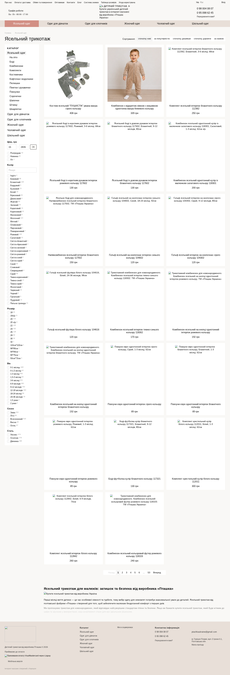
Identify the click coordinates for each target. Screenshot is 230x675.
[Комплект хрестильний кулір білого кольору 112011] (196, 447)
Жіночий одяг (132, 23)
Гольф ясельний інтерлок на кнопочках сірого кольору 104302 (195, 256)
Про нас (8, 2)
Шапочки (14, 100)
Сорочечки (15, 96)
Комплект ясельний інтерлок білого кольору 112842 (73, 554)
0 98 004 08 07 (205, 8)
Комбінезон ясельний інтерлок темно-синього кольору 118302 (134, 331)
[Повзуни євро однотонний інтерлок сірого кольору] (134, 372)
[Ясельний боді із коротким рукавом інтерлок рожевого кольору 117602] (73, 149)
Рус (201, 2)
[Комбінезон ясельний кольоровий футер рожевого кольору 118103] (134, 522)
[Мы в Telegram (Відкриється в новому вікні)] (147, 2)
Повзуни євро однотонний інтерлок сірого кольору (134, 404)
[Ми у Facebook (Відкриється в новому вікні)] (139, 2)
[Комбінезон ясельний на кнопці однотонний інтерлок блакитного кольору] (73, 372)
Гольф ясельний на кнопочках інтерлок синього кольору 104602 (134, 256)
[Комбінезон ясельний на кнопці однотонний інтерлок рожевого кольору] (196, 298)
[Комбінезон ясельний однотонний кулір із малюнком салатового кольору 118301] (196, 149)
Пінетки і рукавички (20, 87)
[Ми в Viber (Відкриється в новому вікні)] (151, 2)
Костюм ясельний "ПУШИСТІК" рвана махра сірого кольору (73, 107)
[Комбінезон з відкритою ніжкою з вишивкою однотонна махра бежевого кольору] (134, 74)
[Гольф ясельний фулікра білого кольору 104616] (73, 298)
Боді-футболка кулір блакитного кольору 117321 (134, 478)
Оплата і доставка (22, 2)
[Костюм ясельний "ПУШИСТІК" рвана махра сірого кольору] (73, 74)
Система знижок (91, 2)
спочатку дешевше (182, 38)
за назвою (219, 38)
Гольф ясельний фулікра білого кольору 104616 (73, 329)
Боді (12, 61)
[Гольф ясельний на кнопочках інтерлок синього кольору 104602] (134, 223)
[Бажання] (213, 2)
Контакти (71, 2)
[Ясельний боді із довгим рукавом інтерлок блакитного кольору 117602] (134, 149)
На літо (13, 57)
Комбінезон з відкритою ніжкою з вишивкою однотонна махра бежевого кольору (134, 107)
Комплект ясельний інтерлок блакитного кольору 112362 (195, 107)
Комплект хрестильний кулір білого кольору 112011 (195, 480)
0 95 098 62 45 (205, 12)
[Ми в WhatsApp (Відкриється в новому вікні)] (154, 2)
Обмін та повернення (42, 2)
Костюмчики (16, 74)
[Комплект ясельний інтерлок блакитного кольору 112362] (196, 74)
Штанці (13, 104)
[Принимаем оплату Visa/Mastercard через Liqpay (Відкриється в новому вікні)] (28, 656)
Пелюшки (15, 83)
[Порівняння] (208, 2)
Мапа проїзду (198, 645)
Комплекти (15, 70)
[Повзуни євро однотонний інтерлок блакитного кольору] (196, 372)
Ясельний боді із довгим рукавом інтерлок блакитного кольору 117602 (134, 181)
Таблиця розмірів (108, 2)
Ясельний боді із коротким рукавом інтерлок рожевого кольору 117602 (73, 181)
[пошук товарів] (222, 23)
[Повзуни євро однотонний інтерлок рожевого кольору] (73, 447)
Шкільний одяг (200, 23)
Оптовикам (59, 2)
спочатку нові (144, 38)
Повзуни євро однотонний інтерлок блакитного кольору (196, 405)
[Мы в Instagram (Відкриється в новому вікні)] (143, 2)
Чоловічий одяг (166, 23)
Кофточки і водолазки (21, 79)
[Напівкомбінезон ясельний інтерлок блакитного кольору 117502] (73, 223)
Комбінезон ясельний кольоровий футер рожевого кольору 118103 (134, 554)
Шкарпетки (15, 109)
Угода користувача (127, 2)
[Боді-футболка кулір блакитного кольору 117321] (134, 447)
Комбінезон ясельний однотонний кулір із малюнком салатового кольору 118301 (196, 181)
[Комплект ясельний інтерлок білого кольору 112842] (73, 522)
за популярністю (162, 38)
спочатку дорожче (202, 38)
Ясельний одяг (21, 23)
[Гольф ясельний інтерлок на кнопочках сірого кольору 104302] (196, 223)
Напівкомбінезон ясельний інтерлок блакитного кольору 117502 (73, 256)
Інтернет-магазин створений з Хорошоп (20, 669)
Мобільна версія (15, 661)
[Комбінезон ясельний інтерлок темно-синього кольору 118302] (134, 298)
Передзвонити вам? (206, 17)
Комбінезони (16, 66)
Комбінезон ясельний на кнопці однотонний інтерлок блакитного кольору (73, 405)
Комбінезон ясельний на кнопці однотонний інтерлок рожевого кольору (195, 331)
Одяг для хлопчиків (96, 23)
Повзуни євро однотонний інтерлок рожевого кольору (73, 480)
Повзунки (15, 91)
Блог (79, 2)
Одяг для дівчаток (57, 23)
